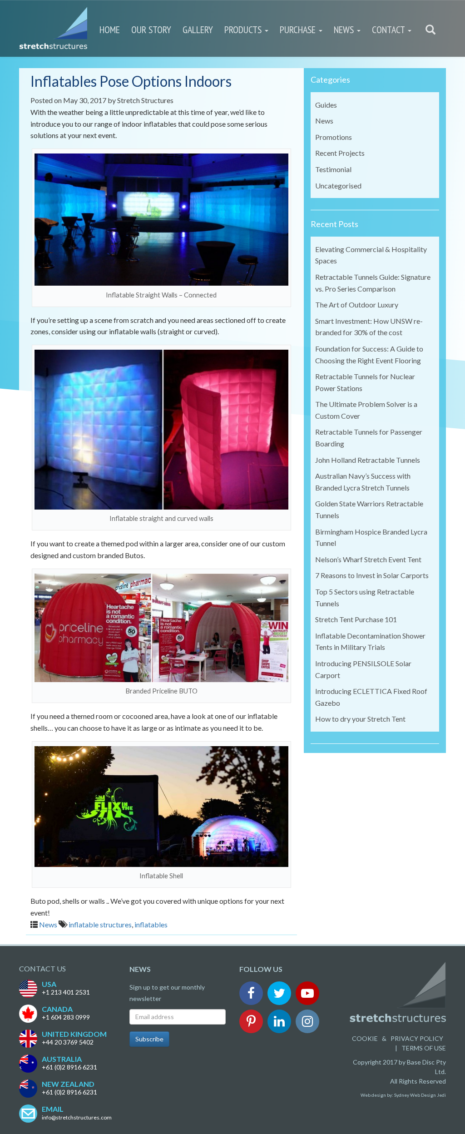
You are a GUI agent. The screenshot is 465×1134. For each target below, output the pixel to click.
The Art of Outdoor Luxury (356, 304)
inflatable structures (100, 924)
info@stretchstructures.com (77, 1117)
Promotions (333, 137)
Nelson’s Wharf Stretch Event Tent (368, 559)
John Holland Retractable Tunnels (367, 460)
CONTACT (389, 29)
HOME (109, 29)
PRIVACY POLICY (417, 1038)
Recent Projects (340, 153)
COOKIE (365, 1038)
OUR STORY (151, 29)
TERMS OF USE (423, 1048)
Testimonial (333, 169)
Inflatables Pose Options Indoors (131, 81)
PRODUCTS (244, 29)
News (48, 924)
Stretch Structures (145, 100)
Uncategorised (338, 185)
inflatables (151, 924)
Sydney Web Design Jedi (420, 1095)
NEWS (345, 29)
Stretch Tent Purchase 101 (356, 619)
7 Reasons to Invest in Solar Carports (372, 575)
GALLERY (198, 29)
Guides (326, 104)
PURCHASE (299, 29)
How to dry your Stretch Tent (360, 718)
